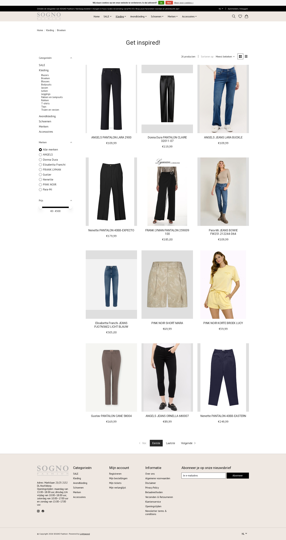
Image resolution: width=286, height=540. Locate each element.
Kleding (50, 30)
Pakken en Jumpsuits (52, 97)
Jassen (44, 87)
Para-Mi (47, 189)
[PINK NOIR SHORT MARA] (167, 284)
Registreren (115, 473)
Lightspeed (85, 534)
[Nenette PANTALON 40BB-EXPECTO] (111, 191)
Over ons (150, 473)
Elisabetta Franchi (54, 164)
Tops (43, 106)
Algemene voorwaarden (157, 478)
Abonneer (238, 475)
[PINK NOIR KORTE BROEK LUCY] (223, 284)
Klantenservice (153, 501)
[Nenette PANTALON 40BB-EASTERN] (223, 377)
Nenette (48, 179)
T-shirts (45, 103)
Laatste (170, 443)
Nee (169, 3)
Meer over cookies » (183, 3)
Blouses (45, 81)
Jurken (44, 90)
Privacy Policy (152, 487)
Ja (161, 3)
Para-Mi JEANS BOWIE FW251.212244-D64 (223, 232)
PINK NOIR (49, 184)
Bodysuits (46, 84)
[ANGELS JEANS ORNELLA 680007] (167, 377)
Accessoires (46, 131)
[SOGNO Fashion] (49, 16)
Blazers (45, 75)
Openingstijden (153, 506)
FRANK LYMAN (52, 169)
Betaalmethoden (154, 492)
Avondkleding (47, 116)
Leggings (45, 94)
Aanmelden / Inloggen (238, 8)
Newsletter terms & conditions (156, 512)
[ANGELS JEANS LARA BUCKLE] (223, 99)
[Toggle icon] (233, 16)
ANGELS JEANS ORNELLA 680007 (167, 416)
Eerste (156, 443)
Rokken (45, 100)
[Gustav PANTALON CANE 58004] (111, 377)
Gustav (47, 174)
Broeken (45, 78)
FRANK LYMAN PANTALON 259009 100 (167, 232)
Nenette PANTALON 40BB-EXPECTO (111, 230)
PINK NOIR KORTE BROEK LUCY (223, 323)
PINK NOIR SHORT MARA (167, 323)
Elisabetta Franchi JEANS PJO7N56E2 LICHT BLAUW (111, 324)
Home (97, 16)
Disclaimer (150, 483)
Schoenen (45, 121)
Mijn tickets (115, 483)
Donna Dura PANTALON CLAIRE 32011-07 (167, 139)
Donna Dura (50, 159)
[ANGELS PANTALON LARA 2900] (111, 99)
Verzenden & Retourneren (159, 497)
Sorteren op (207, 56)
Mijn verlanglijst (117, 487)
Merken (43, 126)
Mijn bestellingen (118, 478)
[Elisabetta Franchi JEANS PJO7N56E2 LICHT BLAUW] (111, 284)
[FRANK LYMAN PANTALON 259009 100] (167, 191)
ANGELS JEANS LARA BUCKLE (223, 137)
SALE (42, 65)
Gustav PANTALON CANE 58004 (111, 416)
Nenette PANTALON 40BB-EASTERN (223, 416)
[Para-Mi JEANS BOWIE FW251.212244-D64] (223, 191)
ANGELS (48, 154)
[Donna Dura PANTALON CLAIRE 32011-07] (167, 99)
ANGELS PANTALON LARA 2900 (111, 137)
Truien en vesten (50, 109)
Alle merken (50, 149)
